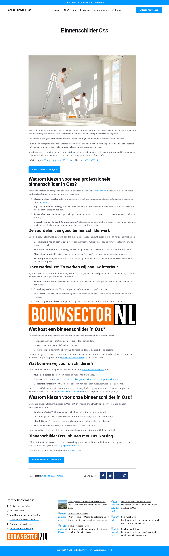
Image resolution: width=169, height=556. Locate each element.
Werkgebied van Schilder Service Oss (86, 501)
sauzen (43, 202)
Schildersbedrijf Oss (78, 525)
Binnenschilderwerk (52, 475)
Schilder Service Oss (19, 9)
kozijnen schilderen (85, 379)
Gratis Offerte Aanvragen (44, 169)
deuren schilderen (65, 379)
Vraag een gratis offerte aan (58, 160)
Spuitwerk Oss (128, 516)
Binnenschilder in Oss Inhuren (46, 459)
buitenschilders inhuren (69, 391)
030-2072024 (91, 160)
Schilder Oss (100, 190)
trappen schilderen (108, 379)
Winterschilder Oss (78, 513)
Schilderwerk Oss (130, 529)
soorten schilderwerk (93, 369)
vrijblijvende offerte (69, 445)
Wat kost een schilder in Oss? (136, 501)
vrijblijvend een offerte (72, 357)
